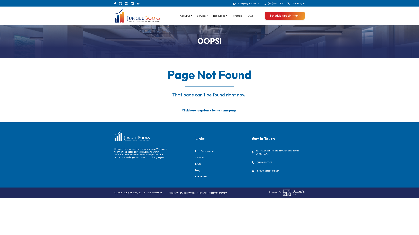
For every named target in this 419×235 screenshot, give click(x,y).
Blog (197, 170)
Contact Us (201, 176)
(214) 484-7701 (264, 162)
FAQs (250, 15)
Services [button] (202, 15)
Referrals (237, 15)
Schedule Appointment (285, 15)
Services (199, 157)
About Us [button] (185, 15)
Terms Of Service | (177, 192)
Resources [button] (219, 15)
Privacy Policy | (195, 192)
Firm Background (204, 151)
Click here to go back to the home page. (209, 110)
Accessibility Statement (215, 192)
